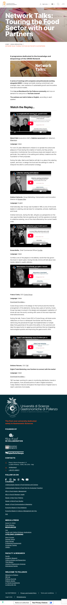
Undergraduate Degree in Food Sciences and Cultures (21, 484)
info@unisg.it (13, 467)
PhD (6, 514)
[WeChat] (23, 479)
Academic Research (11, 558)
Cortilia (39, 250)
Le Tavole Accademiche (12, 583)
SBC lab (7, 577)
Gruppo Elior (22, 199)
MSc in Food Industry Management (15, 491)
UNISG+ (7, 547)
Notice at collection (22, 603)
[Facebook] (6, 479)
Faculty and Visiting (11, 532)
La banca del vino (10, 585)
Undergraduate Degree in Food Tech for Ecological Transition (24, 488)
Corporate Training (11, 545)
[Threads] (19, 479)
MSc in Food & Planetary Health (14, 494)
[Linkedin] (14, 479)
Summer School (10, 539)
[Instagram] (10, 479)
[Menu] (63, 4)
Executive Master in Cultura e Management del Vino (21, 511)
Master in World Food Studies (14, 501)
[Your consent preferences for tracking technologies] (2, 602)
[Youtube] (27, 479)
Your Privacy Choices (39, 603)
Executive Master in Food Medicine (16, 507)
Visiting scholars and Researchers (15, 560)
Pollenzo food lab (10, 579)
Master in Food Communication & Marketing (18, 504)
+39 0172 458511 (14, 470)
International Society (11, 566)
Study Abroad (9, 541)
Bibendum (13, 140)
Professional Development (13, 543)
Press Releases (9, 525)
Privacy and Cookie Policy (28, 593)
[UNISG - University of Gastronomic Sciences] (9, 4)
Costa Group (28, 294)
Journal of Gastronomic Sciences (15, 564)
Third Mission (9, 562)
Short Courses (9, 537)
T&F (27, 365)
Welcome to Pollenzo (11, 575)
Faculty (7, 556)
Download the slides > (17, 302)
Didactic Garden (10, 581)
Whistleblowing (21, 597)
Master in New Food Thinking (14, 498)
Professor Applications (24, 532)
